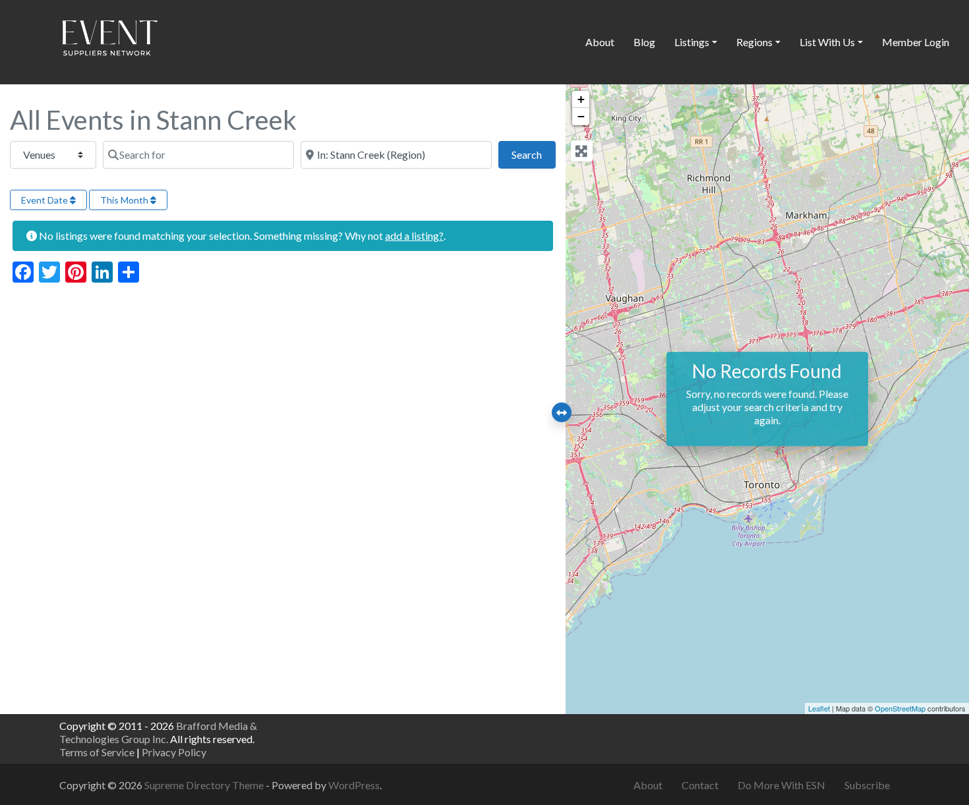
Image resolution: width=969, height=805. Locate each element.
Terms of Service (96, 752)
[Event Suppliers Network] (109, 40)
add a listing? (414, 235)
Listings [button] (691, 42)
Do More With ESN (781, 785)
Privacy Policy (174, 752)
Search (533, 154)
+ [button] (581, 99)
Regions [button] (754, 42)
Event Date (45, 200)
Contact (700, 785)
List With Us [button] (827, 42)
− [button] (581, 116)
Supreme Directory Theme (205, 785)
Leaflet (819, 708)
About (599, 42)
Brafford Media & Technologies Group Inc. (158, 732)
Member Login (915, 42)
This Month (125, 200)
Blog (644, 42)
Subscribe (867, 785)
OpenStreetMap (900, 708)
